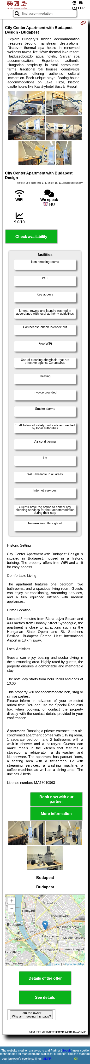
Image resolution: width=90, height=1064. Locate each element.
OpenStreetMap (74, 964)
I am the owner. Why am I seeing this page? (31, 1014)
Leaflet (56, 964)
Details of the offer (45, 978)
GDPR (47, 1058)
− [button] (11, 908)
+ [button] (11, 901)
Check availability (31, 237)
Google (67, 1050)
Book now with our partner (56, 799)
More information (56, 814)
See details (45, 997)
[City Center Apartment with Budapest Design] (26, 103)
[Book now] (83, 23)
